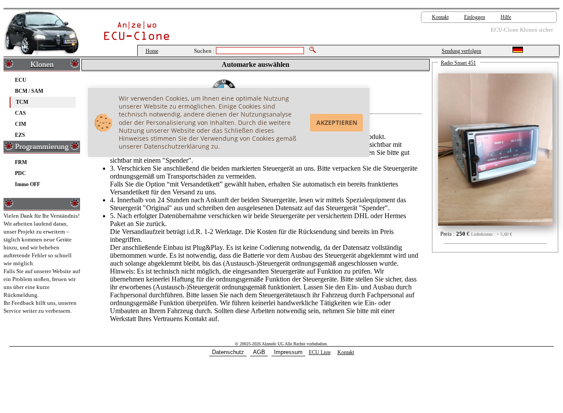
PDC (20, 173)
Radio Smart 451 (458, 63)
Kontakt (440, 17)
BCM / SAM (29, 91)
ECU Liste (320, 352)
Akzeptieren (336, 122)
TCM (22, 102)
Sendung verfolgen (461, 51)
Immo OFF (27, 184)
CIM (20, 124)
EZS (20, 135)
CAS (20, 113)
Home (152, 51)
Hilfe (506, 17)
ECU (20, 80)
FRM (21, 162)
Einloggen (474, 17)
